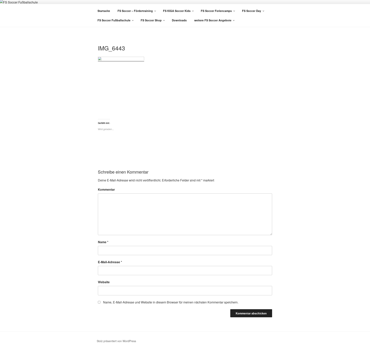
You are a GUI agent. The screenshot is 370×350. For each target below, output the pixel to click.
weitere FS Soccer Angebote (212, 20)
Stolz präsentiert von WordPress (116, 341)
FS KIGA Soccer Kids (177, 11)
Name (103, 242)
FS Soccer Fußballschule (114, 20)
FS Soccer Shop (151, 20)
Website (104, 282)
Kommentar (106, 189)
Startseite (104, 11)
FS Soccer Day (251, 11)
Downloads (179, 20)
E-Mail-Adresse (110, 262)
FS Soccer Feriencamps (216, 11)
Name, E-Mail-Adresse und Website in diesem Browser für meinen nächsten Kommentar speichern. (170, 302)
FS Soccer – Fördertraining (135, 11)
